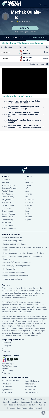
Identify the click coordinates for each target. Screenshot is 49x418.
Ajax (27, 191)
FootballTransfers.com (10, 380)
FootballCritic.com (32, 381)
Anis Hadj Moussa (8, 185)
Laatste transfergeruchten (13, 241)
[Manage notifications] (43, 413)
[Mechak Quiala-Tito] (5, 16)
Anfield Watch (7, 392)
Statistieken (18, 37)
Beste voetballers (10, 269)
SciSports (27, 312)
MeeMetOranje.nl (31, 392)
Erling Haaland (7, 200)
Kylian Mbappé (7, 211)
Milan (27, 197)
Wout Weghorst (7, 191)
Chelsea (28, 208)
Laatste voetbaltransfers (12, 237)
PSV (27, 180)
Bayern (28, 220)
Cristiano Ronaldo (8, 214)
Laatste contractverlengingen (14, 244)
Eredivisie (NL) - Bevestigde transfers (17, 262)
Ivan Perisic (6, 180)
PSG (27, 214)
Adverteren (25, 399)
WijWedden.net (7, 390)
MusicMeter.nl (30, 387)
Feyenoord (29, 182)
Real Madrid (29, 200)
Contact (6, 402)
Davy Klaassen (7, 194)
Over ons (7, 399)
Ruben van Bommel (9, 188)
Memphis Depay (8, 197)
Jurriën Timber (7, 217)
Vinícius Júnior (7, 222)
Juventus (28, 194)
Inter (27, 211)
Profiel (7, 37)
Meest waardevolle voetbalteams (16, 276)
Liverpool (28, 217)
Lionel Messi (6, 208)
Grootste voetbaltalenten (12, 279)
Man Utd (28, 205)
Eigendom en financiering (20, 402)
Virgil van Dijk (7, 202)
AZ (26, 188)
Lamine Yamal (7, 225)
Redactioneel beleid (38, 402)
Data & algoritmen (38, 399)
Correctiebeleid (10, 405)
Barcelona (29, 202)
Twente (28, 185)
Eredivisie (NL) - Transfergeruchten (16, 266)
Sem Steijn (6, 182)
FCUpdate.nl (6, 384)
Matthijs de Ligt (8, 220)
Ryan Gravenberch (9, 228)
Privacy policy (22, 405)
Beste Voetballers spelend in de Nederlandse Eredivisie (23, 253)
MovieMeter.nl (7, 387)
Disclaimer (33, 405)
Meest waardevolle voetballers (14, 272)
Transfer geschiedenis (37, 37)
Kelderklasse (30, 390)
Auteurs (42, 405)
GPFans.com (30, 384)
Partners (16, 399)
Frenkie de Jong (8, 205)
